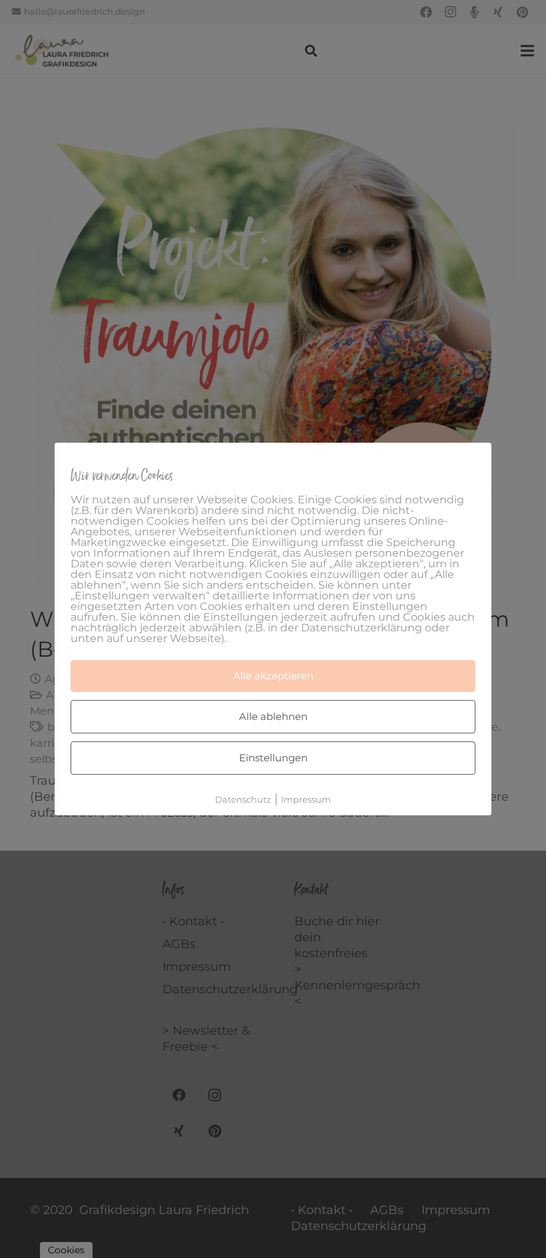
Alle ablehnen (273, 716)
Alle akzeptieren (273, 675)
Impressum (306, 799)
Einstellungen (273, 757)
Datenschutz (243, 799)
